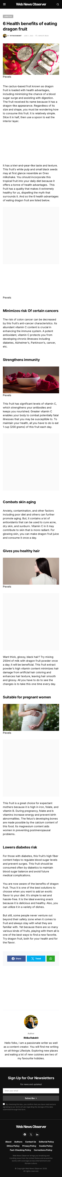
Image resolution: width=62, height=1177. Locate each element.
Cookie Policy (45, 1146)
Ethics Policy (13, 1146)
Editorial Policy (46, 1141)
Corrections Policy (43, 1150)
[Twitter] (31, 1134)
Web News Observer (31, 4)
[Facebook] (24, 1134)
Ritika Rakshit (31, 1037)
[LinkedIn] (37, 1134)
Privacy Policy (29, 1146)
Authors (18, 1141)
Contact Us (30, 1141)
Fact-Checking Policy (20, 1150)
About (8, 1141)
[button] (4, 4)
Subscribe (30, 1098)
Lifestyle (8, 16)
